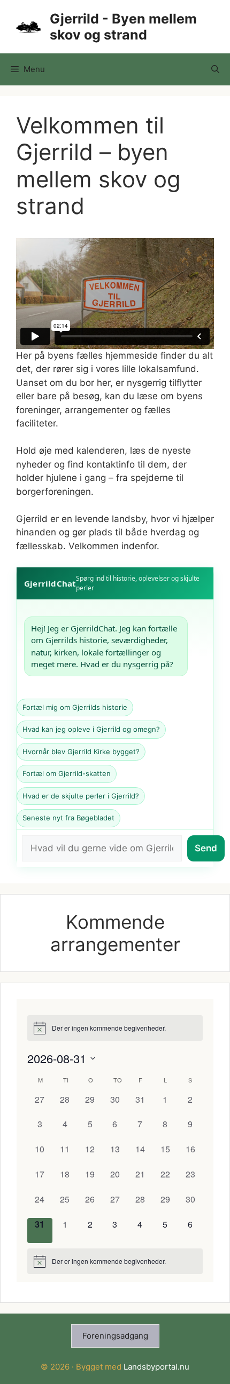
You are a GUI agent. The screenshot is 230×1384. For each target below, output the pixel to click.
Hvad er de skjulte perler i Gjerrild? (80, 796)
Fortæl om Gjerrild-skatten (66, 773)
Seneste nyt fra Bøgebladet (68, 817)
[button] (215, 69)
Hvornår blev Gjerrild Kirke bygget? (81, 751)
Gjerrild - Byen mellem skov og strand (123, 27)
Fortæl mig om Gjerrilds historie (74, 707)
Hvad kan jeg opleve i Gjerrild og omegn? (91, 729)
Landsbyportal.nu (156, 1367)
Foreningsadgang (115, 1336)
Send (206, 848)
